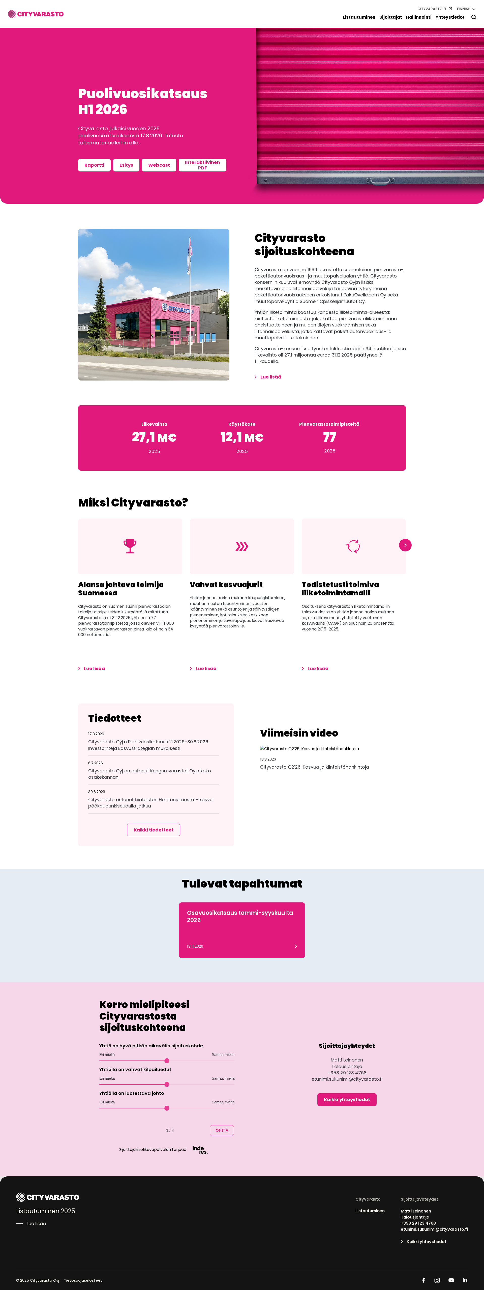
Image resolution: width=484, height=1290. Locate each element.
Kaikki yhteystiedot (347, 1099)
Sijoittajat (390, 17)
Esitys (126, 165)
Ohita (222, 1130)
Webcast (159, 165)
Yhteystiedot (450, 17)
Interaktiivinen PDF (202, 165)
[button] (153, 743)
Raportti (94, 165)
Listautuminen (359, 17)
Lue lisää (270, 377)
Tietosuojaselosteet (83, 1280)
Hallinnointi (419, 17)
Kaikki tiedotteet (154, 830)
